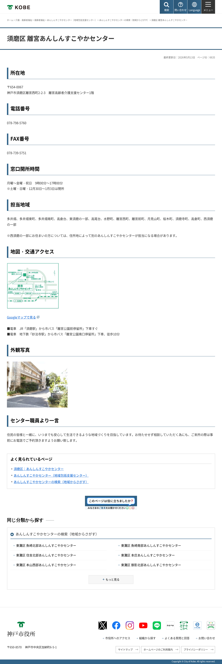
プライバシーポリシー (196, 649)
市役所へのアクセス (117, 638)
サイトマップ (125, 649)
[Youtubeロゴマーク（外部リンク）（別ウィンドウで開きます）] (143, 625)
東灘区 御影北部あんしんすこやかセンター (151, 565)
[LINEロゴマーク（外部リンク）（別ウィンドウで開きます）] (157, 625)
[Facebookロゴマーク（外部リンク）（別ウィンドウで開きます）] (116, 625)
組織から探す (147, 638)
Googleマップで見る (21, 317)
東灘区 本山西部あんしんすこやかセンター (46, 565)
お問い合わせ (206, 638)
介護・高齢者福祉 (23, 20)
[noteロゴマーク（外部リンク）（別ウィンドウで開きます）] (170, 625)
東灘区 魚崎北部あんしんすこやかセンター (46, 545)
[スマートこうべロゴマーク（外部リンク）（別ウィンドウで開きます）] (184, 625)
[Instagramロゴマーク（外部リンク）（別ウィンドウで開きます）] (130, 625)
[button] (166, 7)
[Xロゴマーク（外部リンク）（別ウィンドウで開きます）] (103, 625)
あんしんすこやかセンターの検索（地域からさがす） (124, 20)
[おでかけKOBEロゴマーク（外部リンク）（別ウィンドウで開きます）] (211, 625)
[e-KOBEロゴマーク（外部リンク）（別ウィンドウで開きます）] (197, 625)
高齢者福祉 (39, 20)
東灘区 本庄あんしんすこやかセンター (148, 555)
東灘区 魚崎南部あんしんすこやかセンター (151, 545)
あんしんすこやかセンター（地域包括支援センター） (72, 20)
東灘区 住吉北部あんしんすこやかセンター (46, 555)
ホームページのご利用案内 (158, 649)
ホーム (10, 20)
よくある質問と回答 (177, 638)
